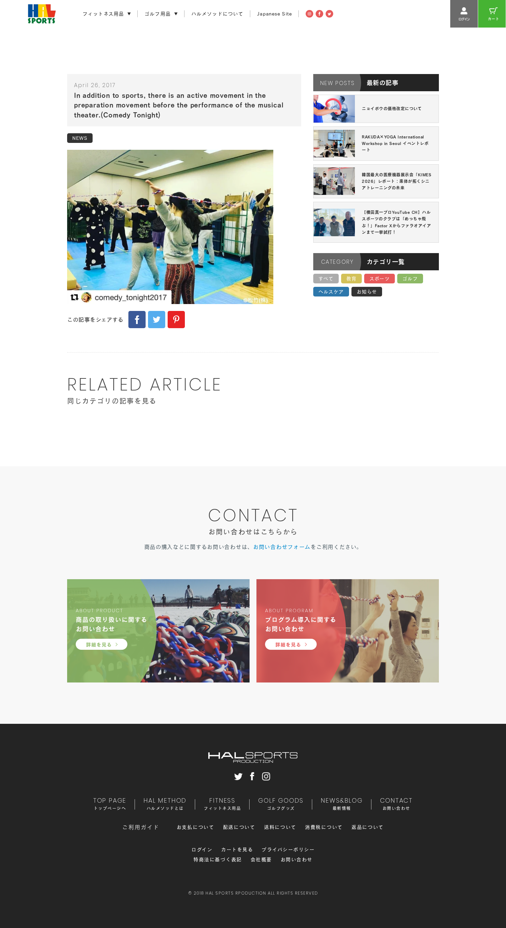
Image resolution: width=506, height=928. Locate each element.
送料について (280, 827)
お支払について (195, 827)
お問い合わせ (297, 859)
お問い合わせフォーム (281, 547)
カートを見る (237, 849)
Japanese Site (274, 13)
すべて (326, 278)
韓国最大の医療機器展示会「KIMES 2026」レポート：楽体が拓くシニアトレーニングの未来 (396, 181)
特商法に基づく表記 (217, 859)
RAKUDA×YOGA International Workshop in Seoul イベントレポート (395, 143)
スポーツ (379, 278)
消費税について (324, 827)
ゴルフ (410, 278)
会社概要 (261, 859)
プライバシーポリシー (288, 849)
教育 (351, 278)
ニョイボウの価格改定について (392, 108)
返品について (367, 827)
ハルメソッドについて (217, 13)
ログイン (201, 849)
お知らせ (367, 291)
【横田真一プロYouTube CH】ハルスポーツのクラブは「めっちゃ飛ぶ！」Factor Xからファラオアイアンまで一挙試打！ (396, 222)
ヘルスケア (331, 291)
